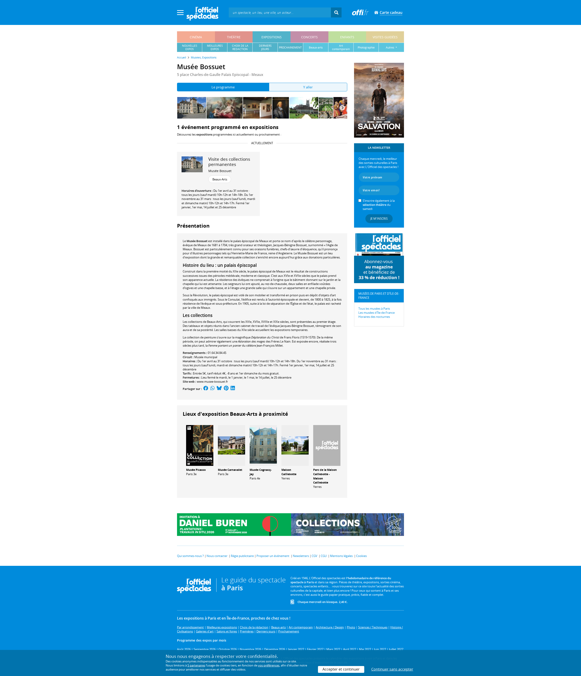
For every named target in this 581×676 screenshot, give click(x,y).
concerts (309, 37)
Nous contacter (217, 556)
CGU (324, 556)
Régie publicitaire (242, 556)
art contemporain (341, 47)
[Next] (342, 107)
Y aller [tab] (308, 87)
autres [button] (390, 47)
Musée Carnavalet (230, 470)
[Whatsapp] (212, 389)
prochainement (290, 47)
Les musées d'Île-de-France (376, 313)
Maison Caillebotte (288, 472)
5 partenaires (196, 665)
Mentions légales (341, 556)
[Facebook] (206, 389)
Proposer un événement (272, 556)
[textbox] (280, 12)
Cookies (361, 556)
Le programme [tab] (223, 87)
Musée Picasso (196, 470)
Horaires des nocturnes (374, 317)
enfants (347, 37)
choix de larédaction (240, 47)
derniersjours (265, 47)
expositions (271, 37)
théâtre (234, 37)
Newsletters (301, 556)
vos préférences (268, 665)
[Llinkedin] (233, 389)
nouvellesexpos (189, 47)
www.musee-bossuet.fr (212, 381)
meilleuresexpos (215, 47)
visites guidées (385, 37)
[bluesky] (219, 389)
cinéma (196, 37)
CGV (314, 556)
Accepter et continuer (341, 669)
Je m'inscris (379, 218)
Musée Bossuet (219, 171)
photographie (366, 47)
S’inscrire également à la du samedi (379, 205)
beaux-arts (316, 47)
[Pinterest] (226, 389)
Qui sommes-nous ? (190, 556)
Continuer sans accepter (392, 669)
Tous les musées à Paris (374, 308)
